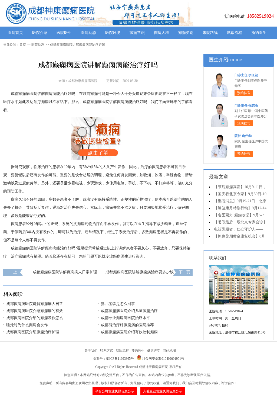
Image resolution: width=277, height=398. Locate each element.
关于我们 (90, 350)
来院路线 (210, 33)
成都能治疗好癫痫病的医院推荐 (127, 325)
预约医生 (258, 33)
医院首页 (15, 33)
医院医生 (64, 33)
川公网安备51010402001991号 (163, 359)
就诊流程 (234, 33)
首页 (22, 45)
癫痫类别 (185, 33)
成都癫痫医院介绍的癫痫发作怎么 (34, 318)
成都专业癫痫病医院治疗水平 (125, 318)
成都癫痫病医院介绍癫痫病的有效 (34, 311)
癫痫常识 (137, 33)
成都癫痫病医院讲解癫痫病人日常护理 (65, 272)
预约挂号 (243, 93)
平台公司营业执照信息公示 (114, 391)
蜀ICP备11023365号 (120, 359)
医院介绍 (39, 33)
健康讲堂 (153, 350)
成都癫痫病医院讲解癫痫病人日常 (34, 304)
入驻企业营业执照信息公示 (162, 391)
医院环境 (112, 33)
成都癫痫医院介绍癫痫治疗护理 (32, 332)
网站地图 (169, 350)
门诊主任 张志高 (246, 105)
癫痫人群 (161, 33)
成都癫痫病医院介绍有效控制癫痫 (129, 332)
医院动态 (88, 33)
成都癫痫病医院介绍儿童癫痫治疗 (129, 311)
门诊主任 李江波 (246, 75)
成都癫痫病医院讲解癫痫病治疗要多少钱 (139, 272)
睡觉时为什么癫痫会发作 (27, 325)
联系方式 (106, 350)
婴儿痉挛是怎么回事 (118, 304)
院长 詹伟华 (243, 136)
